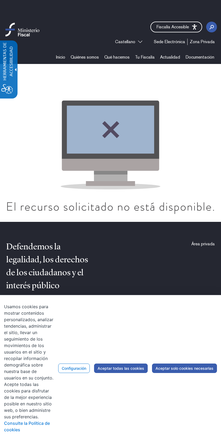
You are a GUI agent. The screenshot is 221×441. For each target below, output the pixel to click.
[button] (176, 27)
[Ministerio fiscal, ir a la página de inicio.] (22, 29)
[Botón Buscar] (211, 27)
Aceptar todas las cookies (121, 368)
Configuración (74, 368)
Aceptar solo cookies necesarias (184, 368)
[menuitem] (60, 57)
